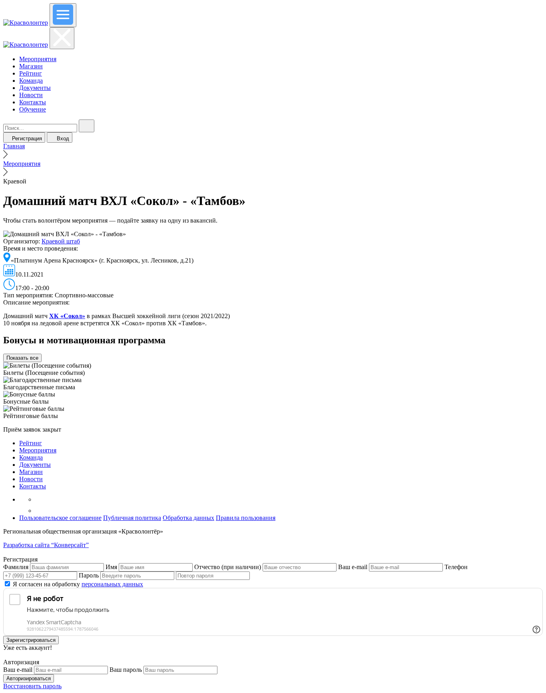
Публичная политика (132, 517)
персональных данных (112, 584)
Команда (31, 80)
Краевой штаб (61, 241)
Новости (31, 95)
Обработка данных (188, 517)
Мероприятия (37, 59)
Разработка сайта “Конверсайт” (46, 545)
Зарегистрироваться (31, 640)
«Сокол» (72, 316)
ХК (54, 316)
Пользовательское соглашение (60, 517)
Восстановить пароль (32, 686)
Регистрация (27, 138)
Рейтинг (30, 73)
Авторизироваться (28, 678)
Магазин (31, 66)
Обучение (32, 109)
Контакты (32, 102)
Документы (35, 87)
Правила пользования (245, 517)
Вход (63, 138)
